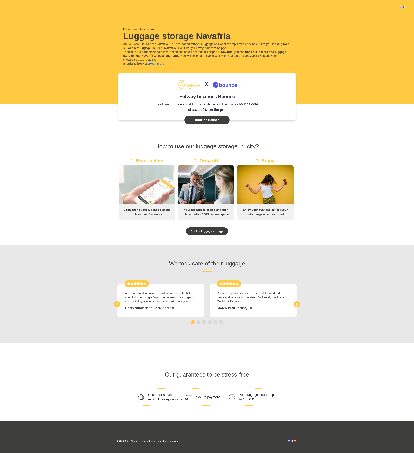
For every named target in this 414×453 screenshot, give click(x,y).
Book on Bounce (207, 120)
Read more (156, 63)
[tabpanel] (161, 300)
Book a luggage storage (207, 231)
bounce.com (248, 104)
